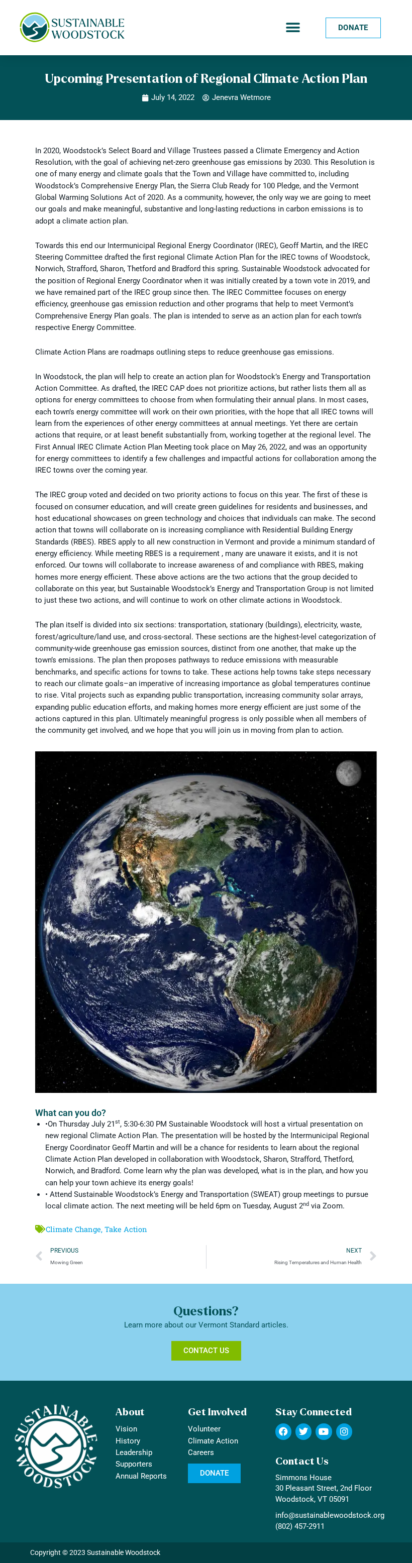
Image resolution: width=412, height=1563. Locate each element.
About (130, 1412)
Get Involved (217, 1412)
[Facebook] (283, 1431)
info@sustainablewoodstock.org (329, 1515)
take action (126, 1229)
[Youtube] (324, 1431)
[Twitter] (303, 1431)
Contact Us (302, 1461)
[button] (292, 28)
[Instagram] (344, 1431)
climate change (73, 1229)
